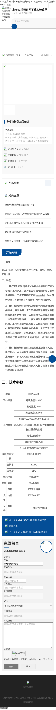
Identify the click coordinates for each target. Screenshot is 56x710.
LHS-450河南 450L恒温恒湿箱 (32, 531)
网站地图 (4, 708)
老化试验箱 (46, 55)
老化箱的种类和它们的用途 (18, 232)
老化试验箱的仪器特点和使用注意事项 (24, 223)
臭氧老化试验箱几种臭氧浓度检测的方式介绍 (27, 214)
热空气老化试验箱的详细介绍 (19, 204)
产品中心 (29, 55)
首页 (18, 55)
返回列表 (13, 526)
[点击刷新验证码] (19, 653)
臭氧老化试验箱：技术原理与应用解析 (24, 241)
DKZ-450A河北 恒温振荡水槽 (32, 519)
